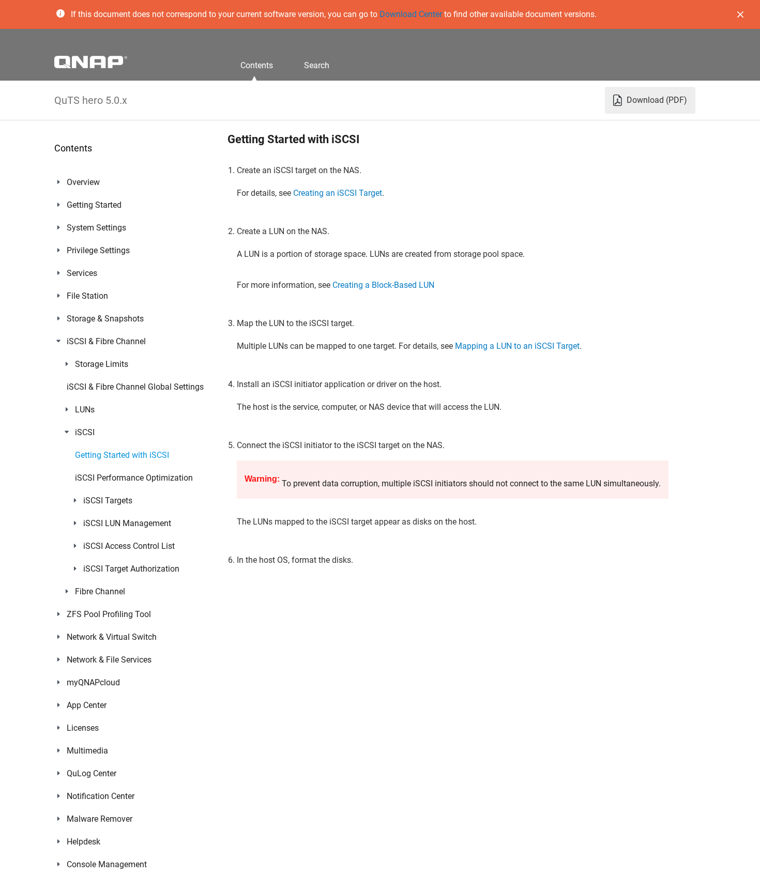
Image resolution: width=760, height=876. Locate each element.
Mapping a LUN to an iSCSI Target (517, 346)
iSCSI (85, 432)
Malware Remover (99, 819)
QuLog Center (91, 773)
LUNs (85, 409)
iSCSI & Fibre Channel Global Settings (135, 387)
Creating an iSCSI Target (337, 193)
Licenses (83, 728)
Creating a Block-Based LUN (383, 285)
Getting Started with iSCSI (122, 455)
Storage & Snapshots (105, 319)
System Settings (96, 228)
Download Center (410, 14)
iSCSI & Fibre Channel (106, 341)
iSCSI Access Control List (129, 546)
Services (82, 273)
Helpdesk (83, 842)
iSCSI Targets (107, 500)
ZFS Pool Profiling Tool (109, 614)
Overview (83, 182)
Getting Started (94, 205)
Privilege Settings (98, 250)
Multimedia (87, 751)
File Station (87, 296)
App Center (87, 705)
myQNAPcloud (93, 682)
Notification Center (100, 796)
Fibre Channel (100, 591)
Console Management (107, 864)
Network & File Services (109, 660)
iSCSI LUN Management (127, 523)
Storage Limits (101, 364)
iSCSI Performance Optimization (134, 478)
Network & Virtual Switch (112, 637)
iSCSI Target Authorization (131, 569)
